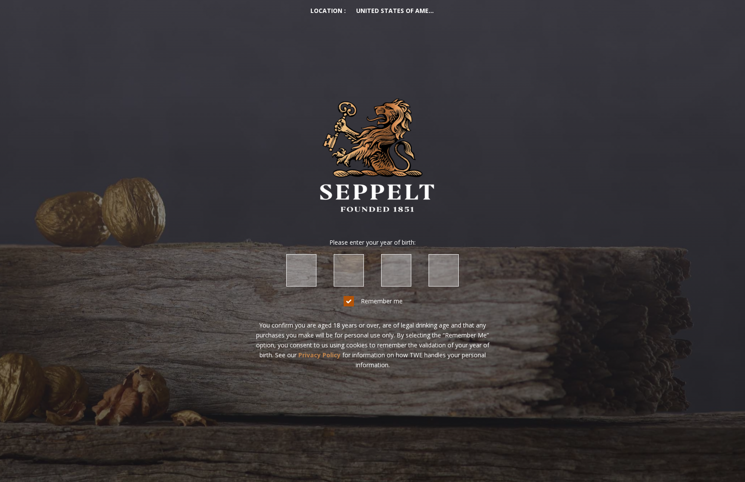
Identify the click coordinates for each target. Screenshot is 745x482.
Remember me (382, 301)
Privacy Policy (319, 355)
